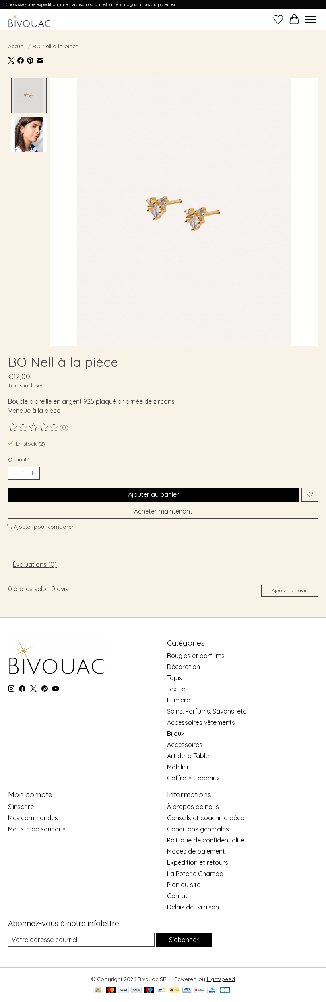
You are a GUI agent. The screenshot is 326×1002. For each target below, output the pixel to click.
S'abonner (184, 940)
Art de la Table (188, 756)
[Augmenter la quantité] (32, 473)
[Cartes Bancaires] (225, 990)
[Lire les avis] (34, 427)
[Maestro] (149, 990)
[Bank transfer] (136, 990)
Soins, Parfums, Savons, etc (206, 711)
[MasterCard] (111, 990)
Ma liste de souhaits (37, 829)
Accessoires (184, 745)
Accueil (17, 46)
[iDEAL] (174, 990)
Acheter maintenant (163, 511)
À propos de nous (193, 807)
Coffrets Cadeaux (193, 778)
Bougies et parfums (196, 656)
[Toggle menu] (310, 19)
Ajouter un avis (289, 590)
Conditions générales (198, 829)
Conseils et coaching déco (205, 818)
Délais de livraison (193, 907)
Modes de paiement (196, 851)
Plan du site (183, 885)
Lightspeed (221, 979)
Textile (176, 689)
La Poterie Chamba (195, 873)
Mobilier (178, 767)
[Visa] (123, 990)
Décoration (183, 667)
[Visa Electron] (187, 990)
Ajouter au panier (153, 494)
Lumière (178, 700)
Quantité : (20, 459)
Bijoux (175, 733)
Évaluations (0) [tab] (35, 564)
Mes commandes (33, 818)
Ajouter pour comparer (44, 526)
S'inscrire (21, 807)
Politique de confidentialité (205, 840)
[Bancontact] (162, 990)
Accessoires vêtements (201, 722)
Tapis (174, 678)
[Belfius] (199, 990)
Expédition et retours (197, 862)
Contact (179, 896)
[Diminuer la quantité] (15, 473)
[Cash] (98, 990)
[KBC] (212, 990)
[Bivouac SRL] (29, 19)
